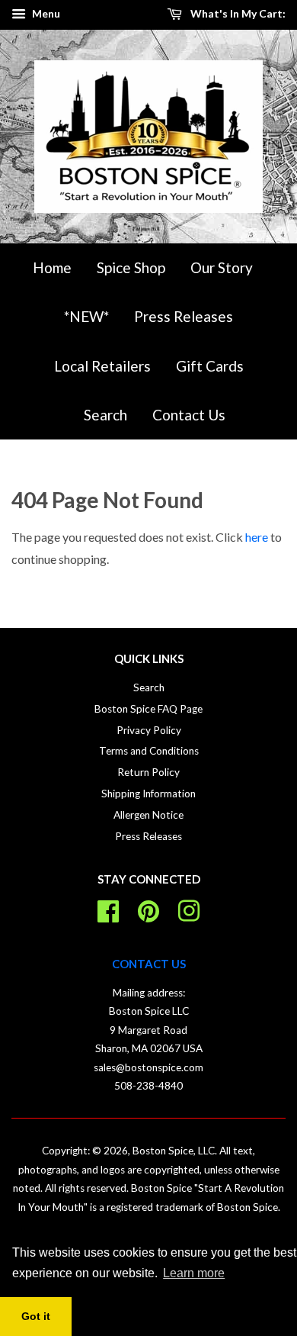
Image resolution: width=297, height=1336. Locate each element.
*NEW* (86, 316)
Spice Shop (131, 267)
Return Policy (148, 772)
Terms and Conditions (149, 751)
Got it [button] (35, 1316)
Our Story (221, 267)
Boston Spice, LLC (174, 1150)
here (256, 537)
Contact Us (188, 414)
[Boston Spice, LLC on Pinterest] (148, 909)
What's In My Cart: (237, 13)
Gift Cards (210, 366)
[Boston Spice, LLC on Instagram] (188, 909)
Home (52, 267)
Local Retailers (102, 366)
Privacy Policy (149, 730)
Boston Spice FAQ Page (148, 709)
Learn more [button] (194, 1273)
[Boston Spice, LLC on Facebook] (108, 909)
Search (105, 414)
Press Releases (183, 316)
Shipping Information (148, 793)
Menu (45, 13)
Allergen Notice (148, 815)
